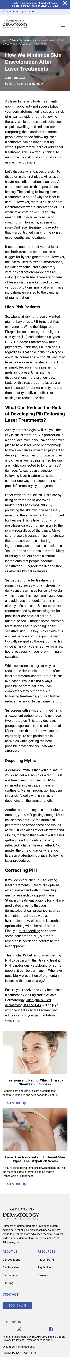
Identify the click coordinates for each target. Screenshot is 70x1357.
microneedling (29, 931)
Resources (46, 1251)
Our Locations (11, 1259)
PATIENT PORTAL (12, 12)
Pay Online (44, 1267)
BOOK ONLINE (17, 1305)
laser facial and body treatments (34, 101)
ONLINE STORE (48, 5)
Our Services (11, 1275)
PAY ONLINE (29, 12)
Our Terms (30, 1352)
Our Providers (11, 1267)
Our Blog (8, 1283)
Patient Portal (46, 1259)
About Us (10, 1251)
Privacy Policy (11, 1352)
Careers (43, 1275)
